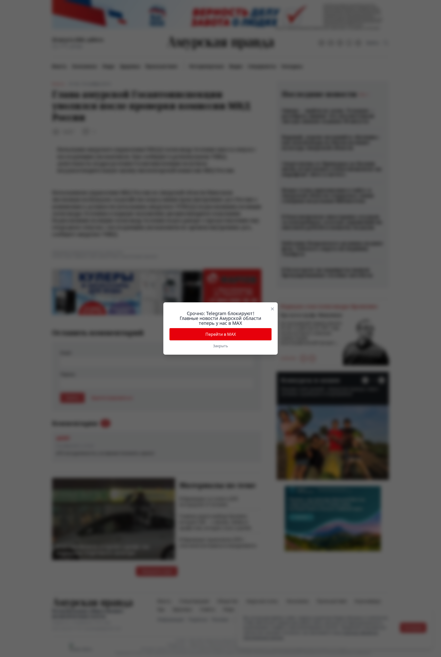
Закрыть (220, 345)
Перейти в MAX (220, 334)
